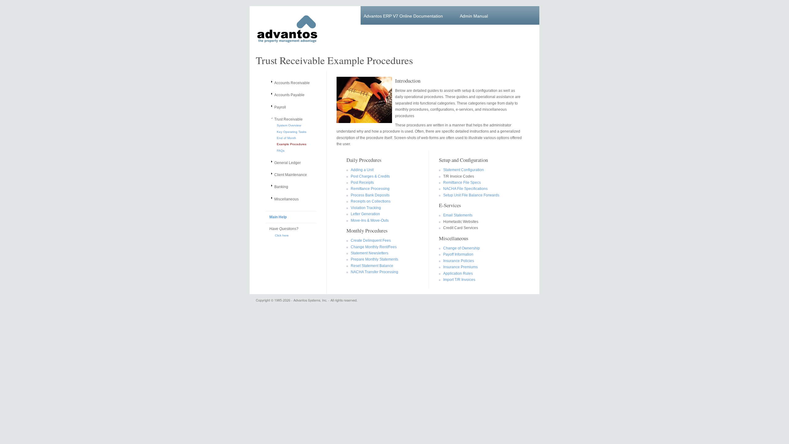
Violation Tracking (365, 208)
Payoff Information (457, 254)
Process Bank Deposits (369, 195)
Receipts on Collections (369, 201)
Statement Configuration (462, 170)
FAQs (280, 150)
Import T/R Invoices (458, 280)
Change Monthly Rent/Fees (373, 247)
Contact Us (382, 28)
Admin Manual (474, 16)
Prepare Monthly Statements (373, 259)
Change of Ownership (460, 248)
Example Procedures (291, 144)
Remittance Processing (369, 189)
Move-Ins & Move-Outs (369, 220)
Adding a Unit (361, 170)
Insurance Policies (457, 261)
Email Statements (456, 215)
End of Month (286, 138)
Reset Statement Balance (371, 266)
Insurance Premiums (459, 267)
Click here (279, 235)
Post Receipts (361, 182)
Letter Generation (364, 214)
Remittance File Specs (461, 182)
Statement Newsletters (368, 253)
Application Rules (457, 273)
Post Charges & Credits (369, 176)
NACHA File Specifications (464, 189)
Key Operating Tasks (291, 132)
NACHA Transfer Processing (373, 272)
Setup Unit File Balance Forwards (470, 195)
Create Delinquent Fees (370, 240)
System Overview (289, 125)
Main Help (278, 217)
